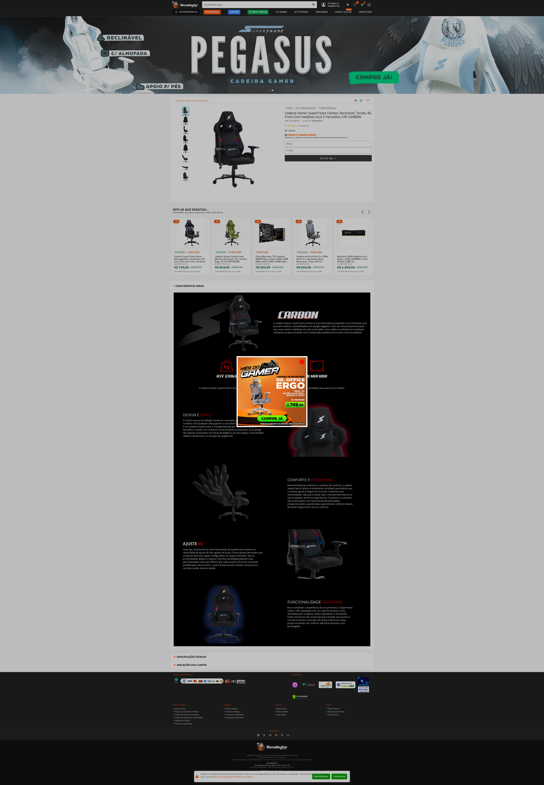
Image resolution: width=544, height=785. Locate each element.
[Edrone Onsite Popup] (272, 392)
